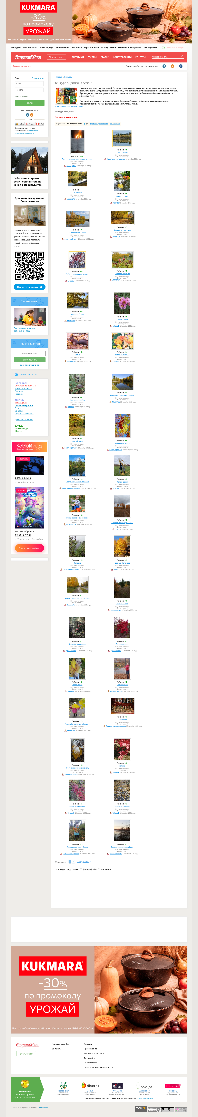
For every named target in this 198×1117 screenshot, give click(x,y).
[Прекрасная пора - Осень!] (77, 841)
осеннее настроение (77, 232)
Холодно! (77, 563)
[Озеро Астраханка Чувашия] (77, 476)
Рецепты (140, 57)
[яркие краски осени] (77, 801)
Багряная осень (122, 644)
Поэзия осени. (122, 196)
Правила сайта (90, 1048)
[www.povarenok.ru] (63, 1089)
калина (122, 766)
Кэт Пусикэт (71, 166)
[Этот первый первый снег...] (77, 762)
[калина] (122, 760)
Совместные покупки (175, 48)
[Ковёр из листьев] (122, 349)
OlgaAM (71, 281)
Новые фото (21, 402)
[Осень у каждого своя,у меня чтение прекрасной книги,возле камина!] (77, 153)
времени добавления (99, 124)
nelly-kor (116, 203)
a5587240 (71, 199)
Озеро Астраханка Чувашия (77, 482)
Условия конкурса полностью (69, 106)
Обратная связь (91, 1062)
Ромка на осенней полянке (77, 518)
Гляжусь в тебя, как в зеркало (122, 395)
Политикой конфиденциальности (26, 131)
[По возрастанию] (87, 124)
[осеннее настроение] (77, 227)
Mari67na (71, 321)
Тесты (18, 408)
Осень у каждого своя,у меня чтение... (77, 159)
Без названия (122, 685)
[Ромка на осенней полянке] (77, 512)
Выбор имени (108, 47)
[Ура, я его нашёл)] (77, 394)
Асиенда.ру (144, 1091)
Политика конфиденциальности (98, 1067)
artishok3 (71, 361)
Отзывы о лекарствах (129, 47)
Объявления (30, 47)
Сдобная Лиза (23, 478)
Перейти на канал (27, 286)
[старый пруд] (77, 436)
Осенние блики (77, 314)
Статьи (104, 57)
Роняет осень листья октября (77, 598)
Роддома (19, 425)
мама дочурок (116, 691)
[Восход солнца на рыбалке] (122, 841)
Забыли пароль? (21, 96)
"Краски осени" (122, 604)
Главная (58, 77)
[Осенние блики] (77, 308)
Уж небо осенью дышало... (122, 523)
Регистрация (38, 78)
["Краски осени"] (122, 598)
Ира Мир (116, 488)
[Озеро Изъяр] (122, 147)
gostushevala (116, 610)
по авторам (115, 124)
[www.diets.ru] (90, 1089)
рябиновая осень (122, 443)
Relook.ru (173, 1091)
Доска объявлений (24, 419)
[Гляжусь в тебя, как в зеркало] (122, 390)
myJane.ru (117, 1091)
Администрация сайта (94, 1053)
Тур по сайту (21, 383)
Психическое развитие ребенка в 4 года (25, 329)
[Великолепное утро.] (122, 224)
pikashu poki (71, 524)
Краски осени (122, 482)
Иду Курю (116, 237)
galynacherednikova (71, 570)
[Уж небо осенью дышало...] (122, 517)
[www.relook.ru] (173, 1089)
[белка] (77, 349)
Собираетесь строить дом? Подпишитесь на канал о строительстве (27, 181)
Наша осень (77, 685)
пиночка (71, 407)
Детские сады (21, 428)
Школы (18, 431)
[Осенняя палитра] (122, 268)
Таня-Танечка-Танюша (116, 159)
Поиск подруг (46, 47)
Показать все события (30, 548)
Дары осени (122, 720)
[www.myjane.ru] (117, 1089)
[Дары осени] (122, 714)
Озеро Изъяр (122, 152)
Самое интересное (24, 405)
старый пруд (77, 441)
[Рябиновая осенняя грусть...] (77, 268)
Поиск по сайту (28, 374)
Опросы (19, 410)
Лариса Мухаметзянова (116, 726)
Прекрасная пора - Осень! (77, 847)
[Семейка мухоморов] (77, 638)
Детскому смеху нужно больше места (29, 199)
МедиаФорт (25, 1091)
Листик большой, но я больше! (77, 724)
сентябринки (122, 319)
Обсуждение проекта (25, 385)
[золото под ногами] (122, 801)
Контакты (56, 1048)
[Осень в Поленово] (122, 557)
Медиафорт (44, 1107)
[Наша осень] (77, 679)
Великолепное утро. (122, 230)
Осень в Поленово (122, 563)
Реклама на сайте (60, 1044)
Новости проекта (23, 388)
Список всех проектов (145, 1098)
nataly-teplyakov (71, 239)
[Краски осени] (122, 476)
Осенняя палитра (122, 274)
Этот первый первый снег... (77, 768)
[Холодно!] (77, 557)
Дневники (77, 57)
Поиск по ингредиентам (29, 365)
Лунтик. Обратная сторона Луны (25, 533)
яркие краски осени (77, 806)
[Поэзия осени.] (122, 191)
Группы (92, 57)
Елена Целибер (71, 774)
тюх (116, 529)
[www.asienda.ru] (144, 1089)
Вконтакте (27, 115)
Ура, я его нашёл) (77, 400)
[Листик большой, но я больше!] (77, 718)
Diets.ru (90, 1091)
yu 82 (116, 570)
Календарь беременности (85, 47)
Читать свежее (56, 57)
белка (77, 355)
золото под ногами (122, 806)
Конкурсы (16, 47)
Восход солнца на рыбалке (122, 847)
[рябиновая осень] (122, 437)
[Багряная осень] (122, 638)
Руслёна (115, 361)
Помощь (19, 394)
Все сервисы (150, 47)
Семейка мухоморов (77, 644)
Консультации (122, 57)
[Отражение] (77, 187)
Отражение (77, 192)
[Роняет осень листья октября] (77, 593)
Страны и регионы (24, 413)
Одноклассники (31, 115)
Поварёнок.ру (63, 1091)
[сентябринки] (122, 314)
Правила (19, 391)
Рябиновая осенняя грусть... (77, 274)
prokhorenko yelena (71, 854)
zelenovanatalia (116, 854)
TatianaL (115, 326)
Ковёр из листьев (122, 355)
